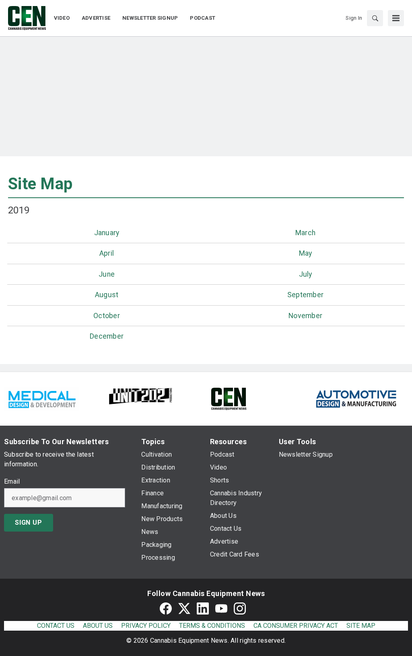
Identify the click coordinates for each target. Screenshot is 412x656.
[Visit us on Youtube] (221, 608)
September (305, 295)
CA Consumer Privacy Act (295, 625)
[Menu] (396, 18)
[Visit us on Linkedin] (203, 608)
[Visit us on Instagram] (240, 608)
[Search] (375, 18)
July (305, 274)
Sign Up (28, 522)
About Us (98, 625)
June (107, 274)
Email (12, 481)
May (305, 253)
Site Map (40, 183)
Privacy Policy (146, 625)
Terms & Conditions (212, 625)
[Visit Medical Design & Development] (41, 398)
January (106, 233)
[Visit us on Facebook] (166, 608)
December (107, 336)
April (106, 253)
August (107, 295)
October (106, 316)
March (305, 233)
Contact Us (55, 625)
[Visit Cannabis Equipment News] (228, 398)
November (305, 316)
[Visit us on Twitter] (184, 608)
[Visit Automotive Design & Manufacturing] (356, 398)
